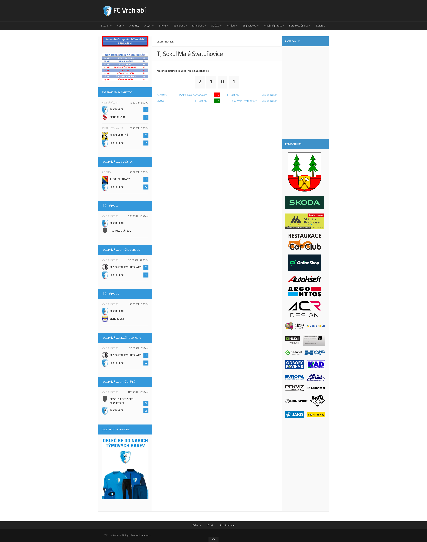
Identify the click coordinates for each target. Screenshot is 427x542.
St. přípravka (249, 26)
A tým (147, 26)
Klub (119, 26)
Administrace (227, 525)
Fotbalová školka (298, 26)
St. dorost (179, 26)
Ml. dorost (198, 26)
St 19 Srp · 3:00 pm (139, 128)
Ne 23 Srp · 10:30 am (138, 392)
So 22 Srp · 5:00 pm (138, 172)
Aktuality (134, 26)
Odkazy (196, 525)
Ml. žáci (231, 26)
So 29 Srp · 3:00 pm (138, 304)
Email (210, 525)
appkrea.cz (146, 535)
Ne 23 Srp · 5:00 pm (139, 102)
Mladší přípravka (273, 26)
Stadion (105, 26)
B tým (162, 26)
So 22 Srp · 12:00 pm (138, 260)
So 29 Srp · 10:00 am (138, 216)
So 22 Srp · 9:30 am (138, 348)
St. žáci (215, 26)
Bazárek (320, 26)
